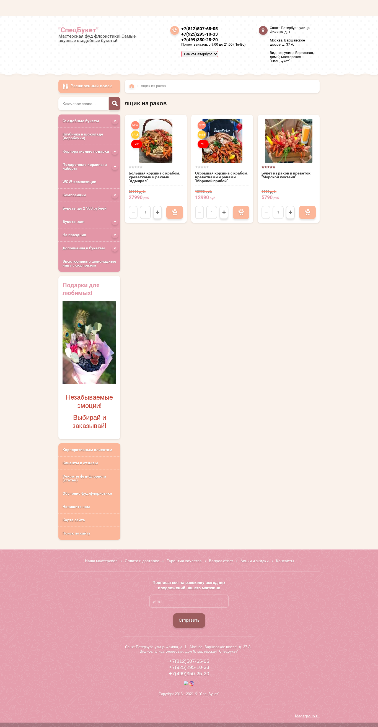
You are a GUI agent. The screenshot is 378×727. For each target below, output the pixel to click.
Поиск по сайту (76, 533)
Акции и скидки (254, 561)
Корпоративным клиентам (87, 449)
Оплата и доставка (142, 561)
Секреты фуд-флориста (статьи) (84, 478)
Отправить (189, 620)
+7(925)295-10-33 (199, 34)
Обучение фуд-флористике (87, 493)
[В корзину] (174, 212)
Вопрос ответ (221, 561)
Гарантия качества (184, 561)
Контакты (285, 561)
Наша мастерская (101, 561)
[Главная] (133, 88)
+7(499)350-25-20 (199, 39)
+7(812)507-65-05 (199, 28)
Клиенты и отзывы (80, 463)
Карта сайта (74, 520)
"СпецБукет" (78, 30)
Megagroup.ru (307, 716)
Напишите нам (76, 506)
